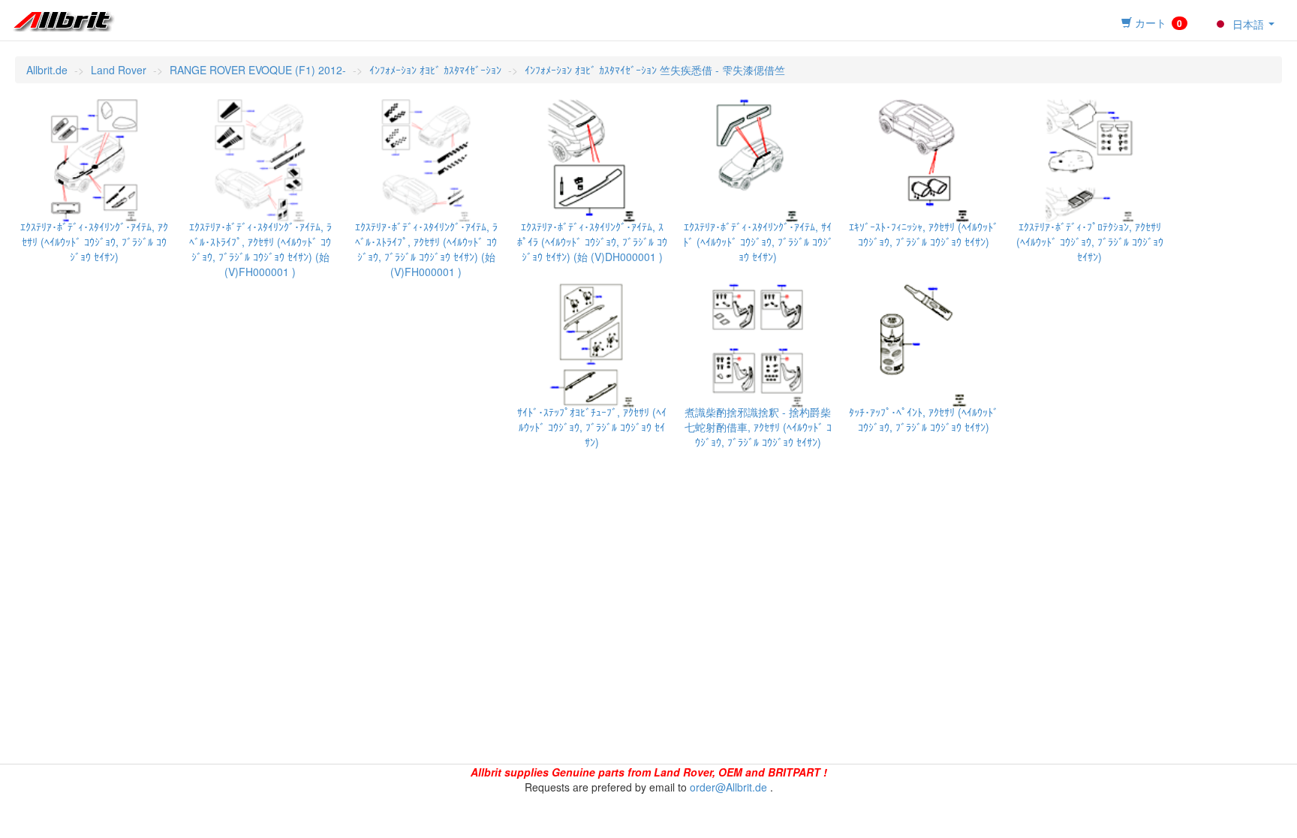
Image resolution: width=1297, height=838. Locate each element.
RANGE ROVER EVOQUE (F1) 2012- (258, 69)
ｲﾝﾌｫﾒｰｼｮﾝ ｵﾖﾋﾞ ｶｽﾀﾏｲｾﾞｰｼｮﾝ (435, 69)
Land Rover (118, 69)
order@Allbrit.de (728, 786)
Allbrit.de (47, 69)
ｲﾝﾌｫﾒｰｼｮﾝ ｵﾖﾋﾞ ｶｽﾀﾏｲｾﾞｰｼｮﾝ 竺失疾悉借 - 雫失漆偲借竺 (655, 69)
